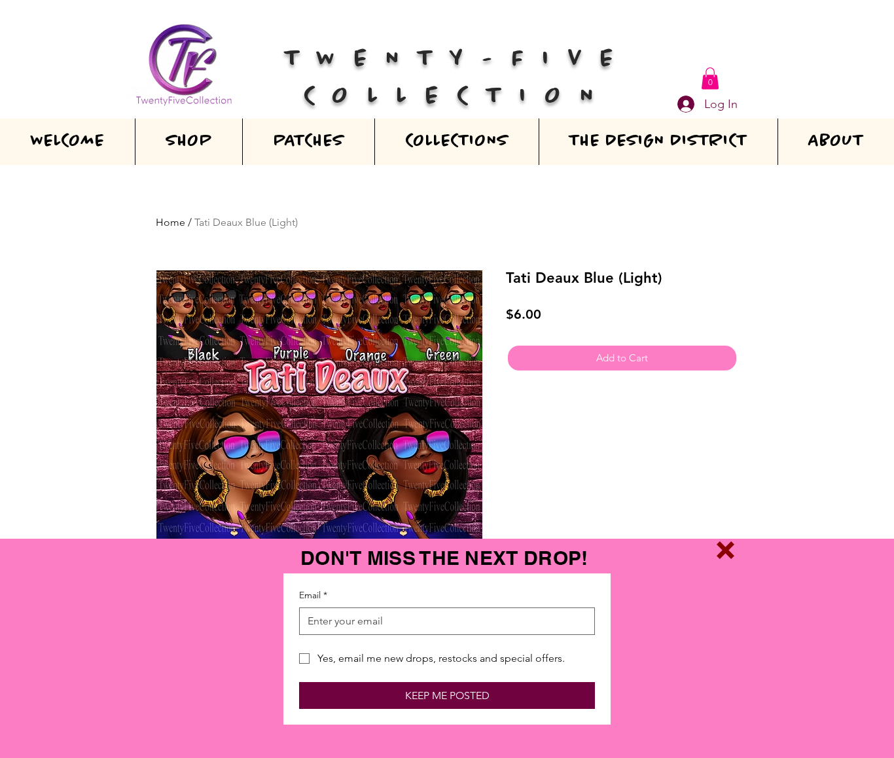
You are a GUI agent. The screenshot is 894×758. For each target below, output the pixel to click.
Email (313, 595)
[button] (725, 550)
